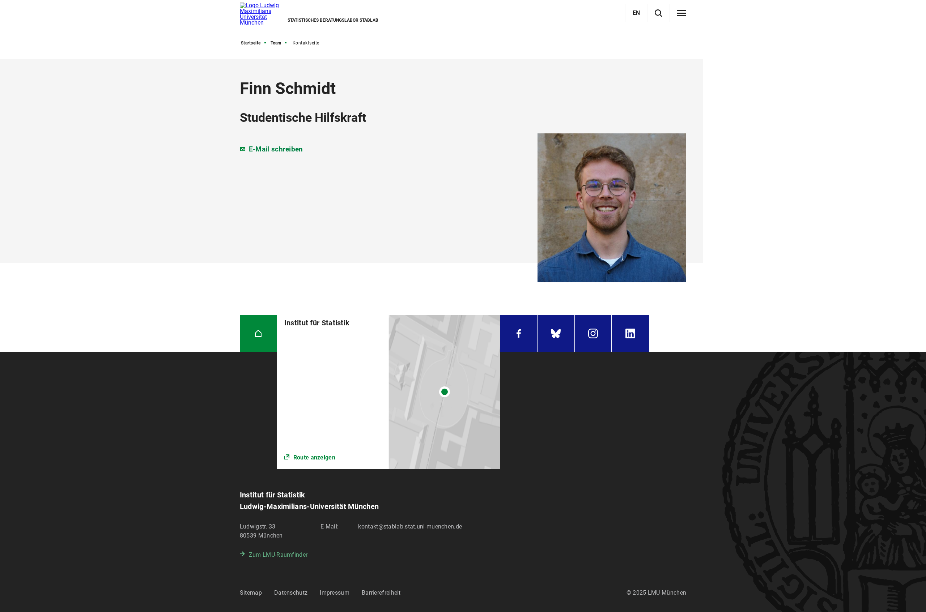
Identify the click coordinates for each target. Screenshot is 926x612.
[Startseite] (258, 333)
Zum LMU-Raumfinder (278, 554)
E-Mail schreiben (276, 149)
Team (276, 43)
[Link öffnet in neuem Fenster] (388, 392)
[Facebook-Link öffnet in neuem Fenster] (518, 333)
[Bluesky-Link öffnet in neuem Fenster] (556, 333)
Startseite (251, 43)
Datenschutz (290, 592)
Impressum (334, 592)
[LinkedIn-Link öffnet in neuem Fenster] (630, 333)
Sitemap (251, 592)
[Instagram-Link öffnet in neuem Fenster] (593, 333)
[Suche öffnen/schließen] (658, 13)
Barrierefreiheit (381, 592)
